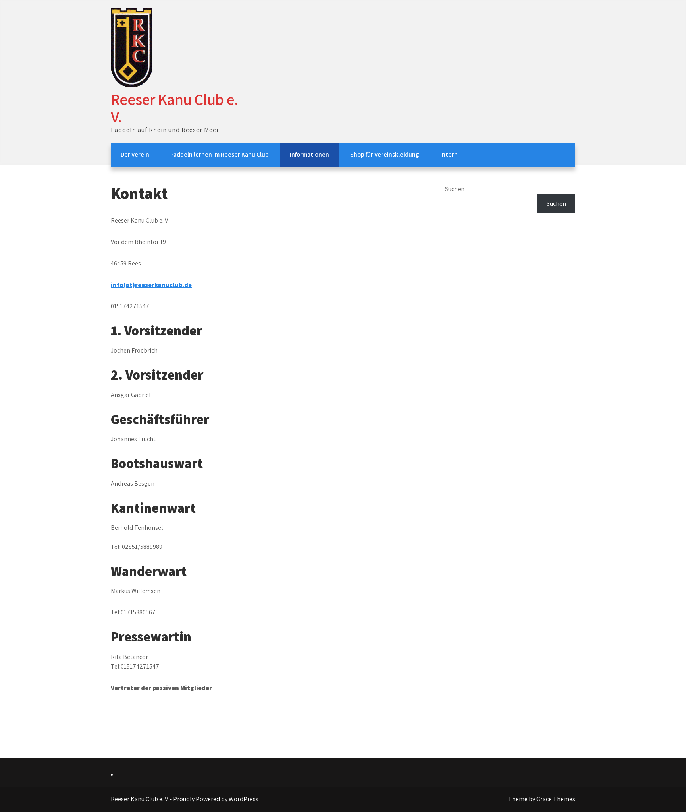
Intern (449, 154)
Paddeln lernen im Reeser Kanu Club (219, 154)
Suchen (454, 189)
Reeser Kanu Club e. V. (174, 108)
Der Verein (135, 154)
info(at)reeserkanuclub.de (151, 285)
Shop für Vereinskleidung (384, 154)
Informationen (309, 154)
